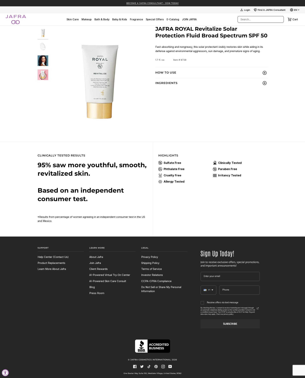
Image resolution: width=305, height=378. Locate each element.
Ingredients (166, 83)
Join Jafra (95, 263)
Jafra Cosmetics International (150, 359)
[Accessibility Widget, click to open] (5, 372)
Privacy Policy (149, 257)
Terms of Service (151, 269)
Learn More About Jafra (52, 269)
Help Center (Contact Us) (53, 257)
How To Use (165, 72)
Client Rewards (98, 269)
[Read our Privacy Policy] (258, 308)
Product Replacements (51, 263)
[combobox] (257, 19)
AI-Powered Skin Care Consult (107, 281)
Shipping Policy (150, 263)
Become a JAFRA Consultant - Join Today (152, 3)
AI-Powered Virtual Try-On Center (109, 275)
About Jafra (96, 257)
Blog (92, 287)
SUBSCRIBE (230, 324)
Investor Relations (152, 275)
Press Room (96, 293)
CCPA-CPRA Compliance (156, 281)
